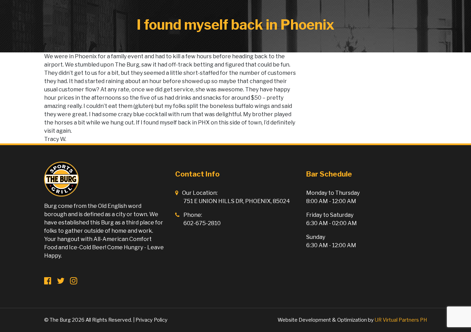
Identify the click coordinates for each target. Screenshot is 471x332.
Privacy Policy (152, 320)
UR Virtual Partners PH (401, 320)
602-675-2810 (202, 223)
